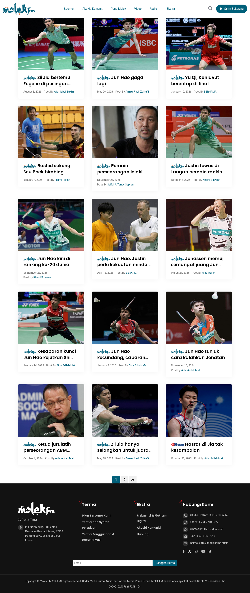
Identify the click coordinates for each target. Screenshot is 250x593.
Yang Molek (118, 8)
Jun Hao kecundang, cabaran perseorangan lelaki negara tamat (121, 360)
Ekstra (171, 8)
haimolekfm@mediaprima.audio (209, 543)
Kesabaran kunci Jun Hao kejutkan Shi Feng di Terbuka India (49, 357)
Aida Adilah (208, 272)
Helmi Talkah (62, 179)
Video (138, 8)
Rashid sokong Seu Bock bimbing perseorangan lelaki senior (46, 175)
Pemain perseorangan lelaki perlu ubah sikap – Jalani (119, 175)
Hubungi (143, 534)
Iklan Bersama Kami (96, 515)
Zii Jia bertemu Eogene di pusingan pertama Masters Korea (50, 83)
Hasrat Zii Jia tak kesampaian (197, 447)
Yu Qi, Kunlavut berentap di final (195, 80)
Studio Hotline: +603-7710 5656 (209, 515)
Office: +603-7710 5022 (204, 522)
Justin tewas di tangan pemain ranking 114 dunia (198, 172)
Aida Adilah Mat (65, 365)
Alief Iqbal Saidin (64, 91)
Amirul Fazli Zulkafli (137, 91)
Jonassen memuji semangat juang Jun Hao (198, 265)
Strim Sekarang (234, 8)
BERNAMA (210, 91)
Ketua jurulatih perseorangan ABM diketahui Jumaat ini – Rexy (48, 453)
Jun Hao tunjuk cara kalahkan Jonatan (198, 354)
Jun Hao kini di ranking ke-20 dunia (46, 262)
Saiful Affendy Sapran (120, 184)
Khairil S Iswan (211, 179)
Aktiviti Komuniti (93, 8)
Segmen (69, 8)
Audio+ (154, 8)
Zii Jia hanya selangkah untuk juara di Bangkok (123, 450)
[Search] (210, 8)
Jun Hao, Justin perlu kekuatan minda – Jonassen (124, 265)
